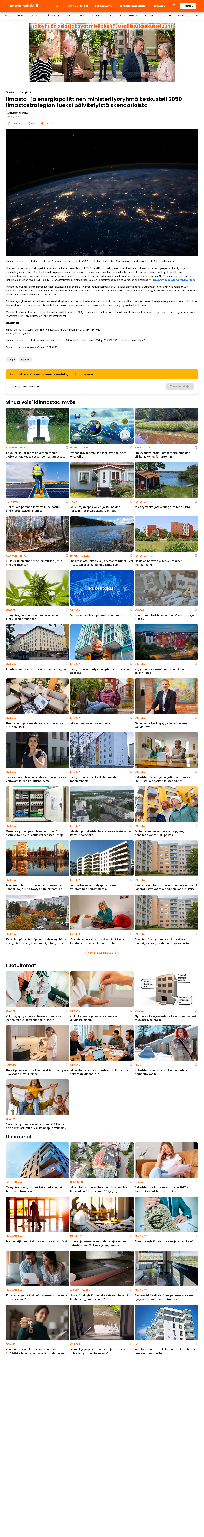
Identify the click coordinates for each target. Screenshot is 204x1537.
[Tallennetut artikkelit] (174, 6)
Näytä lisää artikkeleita (102, 953)
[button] (11, 359)
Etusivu (10, 92)
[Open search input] (57, 6)
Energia (23, 92)
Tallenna (16, 123)
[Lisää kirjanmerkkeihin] (67, 447)
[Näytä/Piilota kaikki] (197, 15)
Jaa (32, 123)
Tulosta (48, 123)
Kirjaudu (188, 6)
